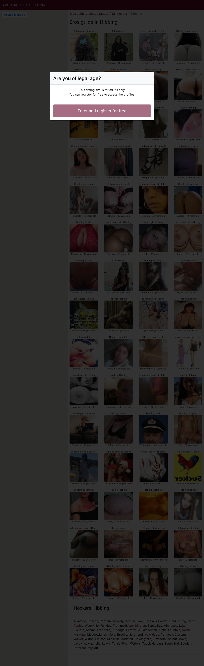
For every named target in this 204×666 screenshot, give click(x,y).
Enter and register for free (102, 110)
